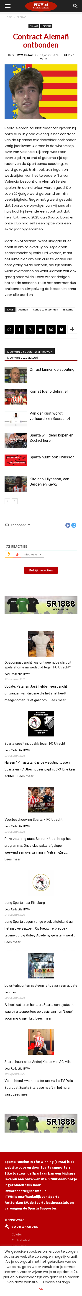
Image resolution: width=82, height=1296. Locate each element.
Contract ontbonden (45, 309)
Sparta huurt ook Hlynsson (52, 457)
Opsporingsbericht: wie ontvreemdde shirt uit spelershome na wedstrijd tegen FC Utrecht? (38, 664)
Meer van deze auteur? (22, 358)
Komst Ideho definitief (49, 391)
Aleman (23, 309)
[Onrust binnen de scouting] (16, 375)
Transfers (46, 25)
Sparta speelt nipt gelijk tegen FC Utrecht (35, 743)
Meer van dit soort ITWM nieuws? (29, 352)
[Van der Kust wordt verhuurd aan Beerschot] (16, 418)
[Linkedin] (40, 329)
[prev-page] (7, 501)
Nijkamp (68, 309)
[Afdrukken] (61, 329)
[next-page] (15, 501)
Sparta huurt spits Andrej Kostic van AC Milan (38, 1062)
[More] (72, 329)
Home (9, 17)
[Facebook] (19, 329)
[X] (30, 329)
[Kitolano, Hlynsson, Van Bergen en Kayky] (16, 484)
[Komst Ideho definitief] (16, 397)
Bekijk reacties (41, 570)
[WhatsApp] (9, 329)
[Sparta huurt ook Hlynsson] (16, 460)
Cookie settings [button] (56, 1282)
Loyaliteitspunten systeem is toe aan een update (41, 985)
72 (45, 58)
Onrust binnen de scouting (52, 369)
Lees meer (58, 700)
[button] (75, 6)
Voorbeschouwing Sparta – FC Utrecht (33, 820)
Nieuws (21, 17)
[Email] (51, 329)
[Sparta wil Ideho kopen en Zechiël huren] (16, 440)
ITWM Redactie (25, 55)
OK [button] (41, 1289)
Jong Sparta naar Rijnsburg (25, 903)
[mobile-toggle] (7, 6)
